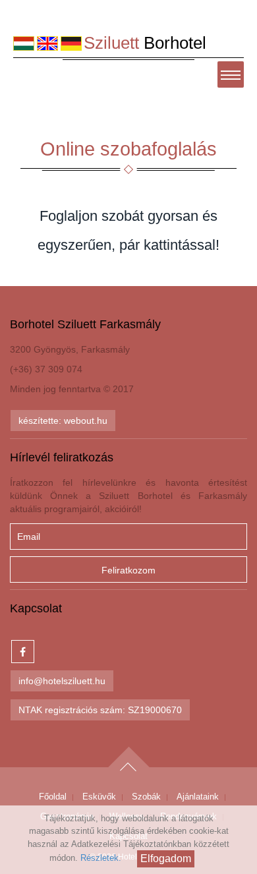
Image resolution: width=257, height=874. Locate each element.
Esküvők (99, 796)
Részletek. (100, 858)
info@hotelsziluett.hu (61, 681)
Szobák (146, 796)
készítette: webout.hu (62, 420)
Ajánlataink (198, 796)
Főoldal (53, 796)
